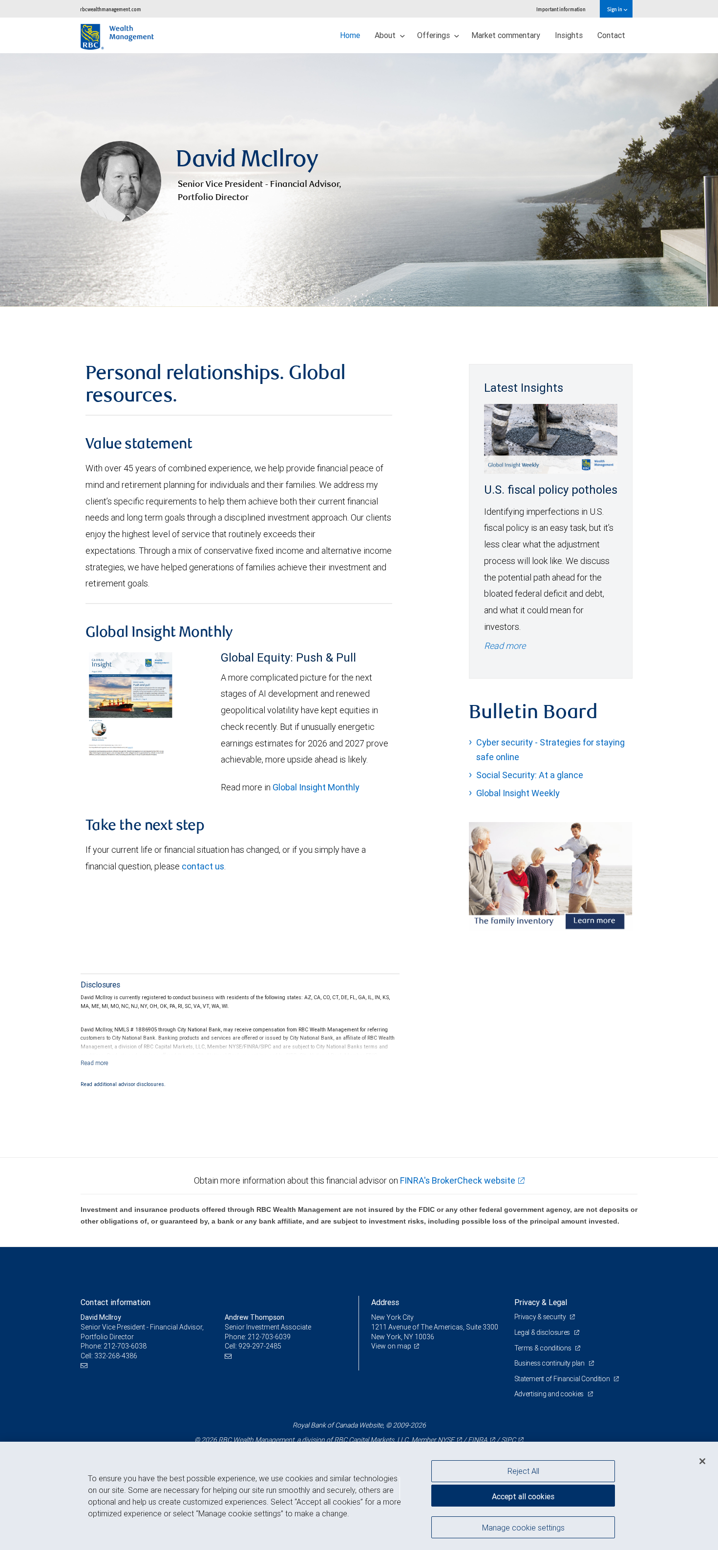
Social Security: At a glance (529, 775)
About (386, 35)
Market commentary (505, 35)
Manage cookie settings (523, 1527)
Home (350, 35)
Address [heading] (385, 1302)
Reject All (523, 1471)
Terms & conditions (543, 1348)
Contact (611, 35)
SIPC (508, 1439)
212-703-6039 (269, 1336)
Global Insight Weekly (518, 793)
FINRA (477, 1439)
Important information (561, 9)
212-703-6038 (125, 1346)
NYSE (446, 1439)
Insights (569, 35)
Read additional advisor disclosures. (123, 1084)
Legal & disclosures (542, 1332)
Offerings (434, 35)
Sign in (615, 9)
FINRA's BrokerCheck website (457, 1180)
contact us (203, 866)
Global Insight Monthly (316, 787)
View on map (391, 1346)
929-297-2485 (259, 1346)
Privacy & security (541, 1316)
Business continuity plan (550, 1363)
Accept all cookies (523, 1496)
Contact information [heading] (115, 1302)
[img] (359, 180)
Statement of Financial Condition (563, 1378)
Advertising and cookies (549, 1393)
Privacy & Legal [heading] (540, 1302)
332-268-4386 (115, 1355)
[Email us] (85, 1365)
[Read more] (94, 1063)
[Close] (702, 1461)
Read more (505, 645)
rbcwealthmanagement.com (110, 9)
